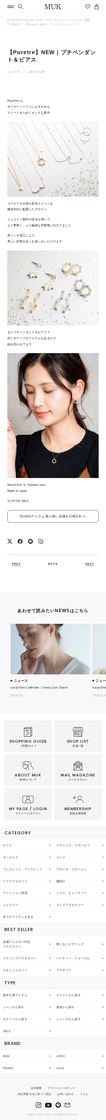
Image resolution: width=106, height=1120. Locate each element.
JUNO (60, 1056)
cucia (60, 1068)
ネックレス (10, 857)
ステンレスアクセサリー (19, 958)
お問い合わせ (65, 1094)
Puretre (8, 1068)
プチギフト (63, 970)
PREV (16, 564)
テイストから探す (68, 995)
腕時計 (61, 881)
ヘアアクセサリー (15, 881)
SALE (7, 1031)
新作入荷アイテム (15, 995)
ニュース (13, 71)
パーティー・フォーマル (73, 958)
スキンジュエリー (15, 970)
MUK (6, 1056)
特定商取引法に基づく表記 (34, 1094)
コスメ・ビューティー (71, 892)
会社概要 (36, 1088)
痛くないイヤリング (70, 944)
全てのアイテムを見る (18, 916)
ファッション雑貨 (15, 892)
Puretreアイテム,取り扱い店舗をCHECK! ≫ (53, 516)
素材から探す (65, 1007)
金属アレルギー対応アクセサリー (16, 944)
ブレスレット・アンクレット (23, 869)
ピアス (7, 845)
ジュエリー (10, 904)
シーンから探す (13, 1007)
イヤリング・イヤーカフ (73, 845)
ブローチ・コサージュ (71, 869)
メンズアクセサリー (70, 904)
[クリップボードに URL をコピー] (40, 542)
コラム (84, 1094)
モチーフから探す (15, 1019)
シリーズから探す (68, 1019)
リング (61, 857)
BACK (53, 564)
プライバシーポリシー (61, 1088)
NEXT (89, 564)
